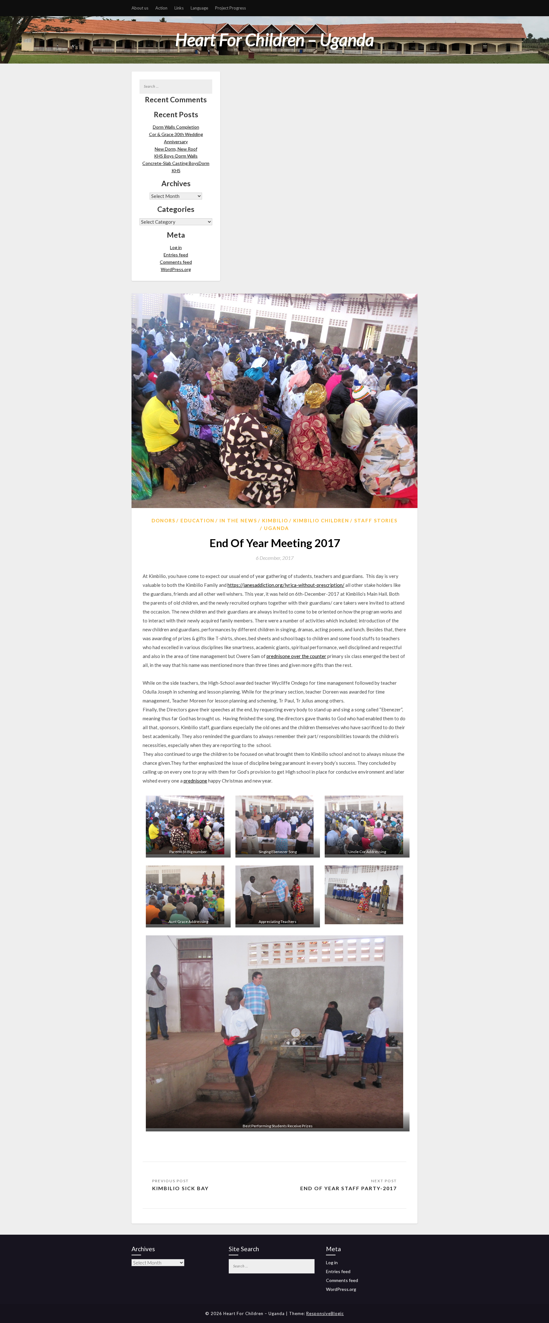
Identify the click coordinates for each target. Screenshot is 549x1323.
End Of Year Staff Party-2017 (348, 1188)
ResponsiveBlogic (325, 1313)
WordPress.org (176, 269)
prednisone (195, 781)
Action (161, 7)
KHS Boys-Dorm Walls (176, 156)
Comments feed (176, 262)
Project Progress (230, 7)
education (197, 520)
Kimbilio (275, 520)
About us (140, 7)
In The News (238, 520)
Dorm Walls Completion (176, 127)
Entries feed (176, 254)
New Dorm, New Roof (176, 149)
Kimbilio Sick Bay (180, 1188)
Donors (163, 520)
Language (199, 7)
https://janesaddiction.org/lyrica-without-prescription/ (285, 585)
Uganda (276, 528)
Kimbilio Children (321, 520)
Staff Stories (375, 520)
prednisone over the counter (296, 656)
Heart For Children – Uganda (274, 39)
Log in (176, 247)
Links (179, 7)
